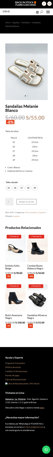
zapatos (16, 216)
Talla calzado (12, 182)
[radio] (8, 188)
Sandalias (26, 22)
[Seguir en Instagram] (49, 3)
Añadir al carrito (26, 201)
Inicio (7, 22)
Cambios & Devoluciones (16, 371)
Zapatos (16, 22)
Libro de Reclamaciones (15, 379)
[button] (46, 450)
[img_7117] (26, 99)
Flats (27, 212)
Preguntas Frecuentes (15, 363)
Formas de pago (12, 375)
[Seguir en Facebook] (44, 3)
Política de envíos (13, 367)
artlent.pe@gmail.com (33, 427)
